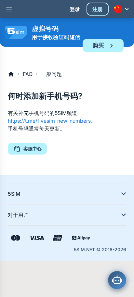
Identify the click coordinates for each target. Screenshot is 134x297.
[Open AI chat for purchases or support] (117, 280)
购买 (98, 45)
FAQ (28, 74)
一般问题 (51, 74)
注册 (97, 9)
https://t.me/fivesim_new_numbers (49, 121)
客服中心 (32, 148)
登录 (75, 9)
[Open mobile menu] (9, 9)
